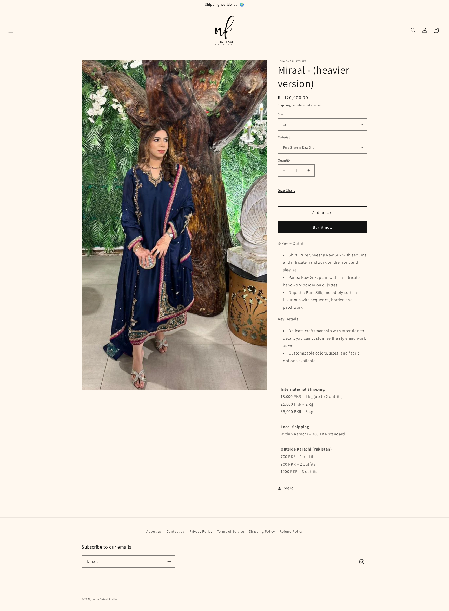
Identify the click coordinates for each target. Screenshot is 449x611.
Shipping (284, 105)
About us (154, 531)
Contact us (176, 531)
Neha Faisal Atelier (105, 599)
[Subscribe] (169, 561)
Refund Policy (291, 531)
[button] (11, 30)
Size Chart (286, 190)
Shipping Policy (262, 531)
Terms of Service (230, 531)
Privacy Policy (200, 531)
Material (284, 137)
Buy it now (323, 227)
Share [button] (288, 488)
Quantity (284, 160)
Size (281, 114)
